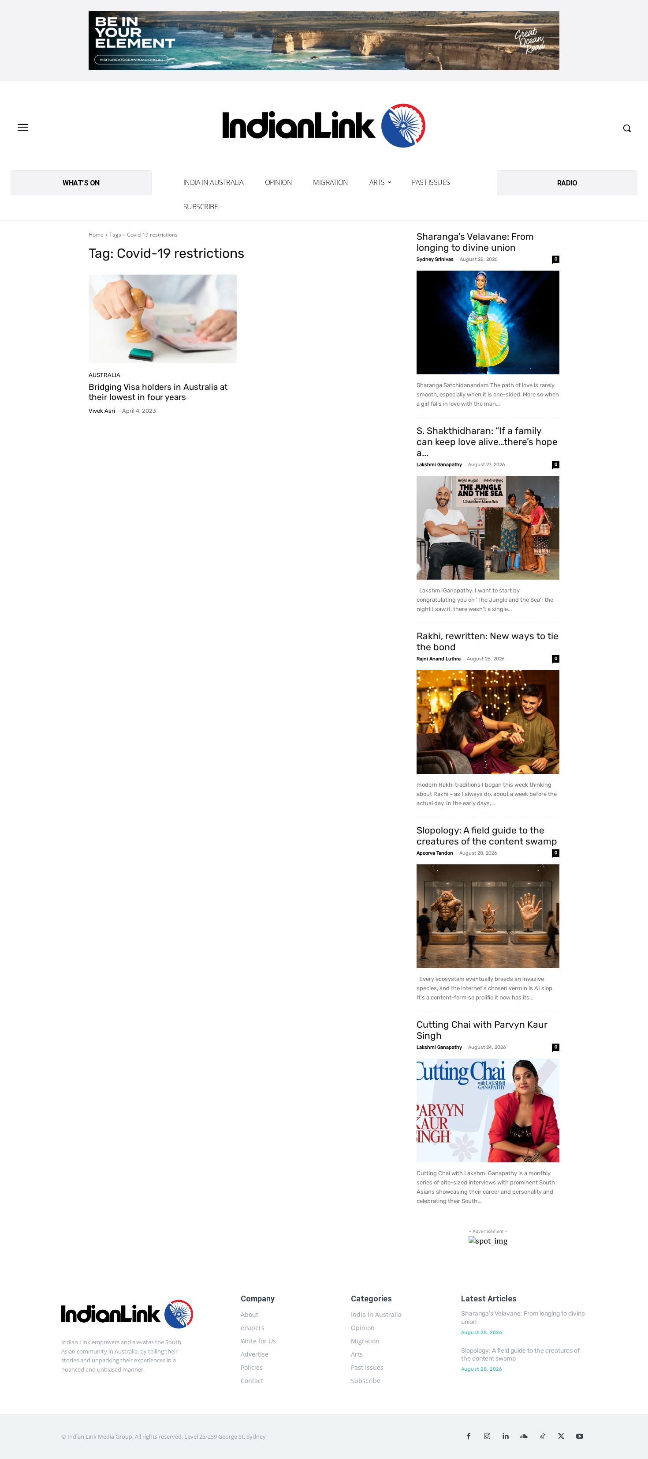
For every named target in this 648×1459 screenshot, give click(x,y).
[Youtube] (580, 1436)
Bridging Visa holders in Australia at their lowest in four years (158, 392)
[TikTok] (543, 1436)
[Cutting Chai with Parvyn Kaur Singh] (488, 1110)
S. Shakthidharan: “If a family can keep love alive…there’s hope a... (487, 441)
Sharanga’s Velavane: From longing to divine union (475, 242)
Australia (104, 375)
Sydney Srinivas (435, 259)
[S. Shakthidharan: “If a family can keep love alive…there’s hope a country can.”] (488, 528)
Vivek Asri (102, 410)
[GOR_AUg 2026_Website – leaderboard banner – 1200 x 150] (324, 40)
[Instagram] (487, 1436)
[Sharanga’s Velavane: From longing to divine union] (488, 322)
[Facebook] (469, 1436)
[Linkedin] (506, 1436)
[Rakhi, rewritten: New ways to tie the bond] (488, 722)
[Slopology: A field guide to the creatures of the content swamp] (488, 916)
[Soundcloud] (524, 1436)
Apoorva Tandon (435, 853)
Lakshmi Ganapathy (439, 464)
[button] (626, 128)
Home (96, 234)
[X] (561, 1436)
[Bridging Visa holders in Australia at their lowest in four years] (163, 319)
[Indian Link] (324, 128)
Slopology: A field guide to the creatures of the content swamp (487, 836)
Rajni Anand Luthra (439, 659)
